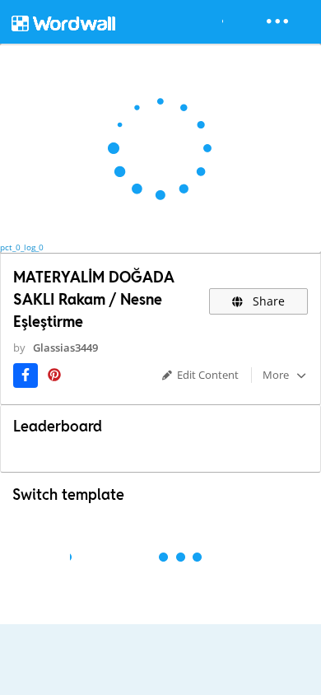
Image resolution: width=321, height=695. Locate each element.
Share (267, 301)
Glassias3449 (65, 347)
